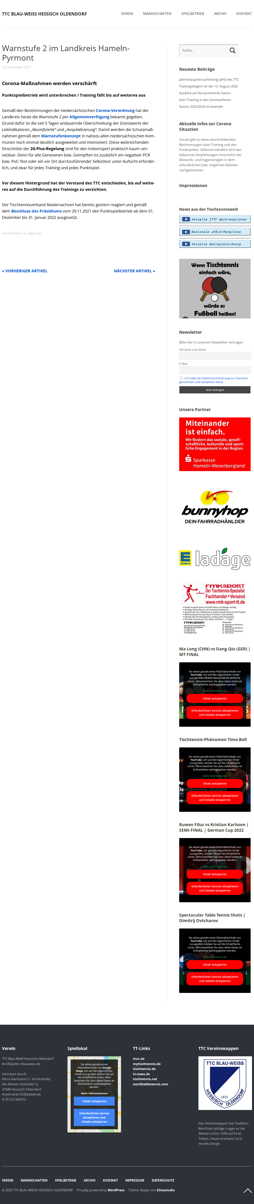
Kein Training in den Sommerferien (205, 100)
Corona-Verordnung (115, 110)
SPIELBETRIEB (192, 14)
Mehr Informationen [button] (215, 690)
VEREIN (127, 14)
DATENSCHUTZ (163, 1180)
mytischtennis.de (147, 1064)
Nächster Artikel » (134, 271)
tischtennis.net (145, 1079)
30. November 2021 (16, 67)
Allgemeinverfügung (89, 116)
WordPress (116, 1190)
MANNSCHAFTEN (157, 14)
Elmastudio (166, 1190)
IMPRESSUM (134, 1180)
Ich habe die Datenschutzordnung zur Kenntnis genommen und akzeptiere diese (213, 380)
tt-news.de (141, 1074)
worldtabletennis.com (150, 1084)
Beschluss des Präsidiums (36, 211)
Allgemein (35, 233)
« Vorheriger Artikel (24, 271)
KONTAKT (244, 14)
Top (248, 1190)
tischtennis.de (144, 1069)
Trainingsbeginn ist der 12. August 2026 (208, 86)
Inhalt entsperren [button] (215, 698)
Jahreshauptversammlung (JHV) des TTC (209, 79)
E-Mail (183, 364)
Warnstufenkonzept (61, 136)
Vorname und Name (192, 349)
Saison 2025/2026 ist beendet (201, 106)
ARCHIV (220, 14)
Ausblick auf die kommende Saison (205, 93)
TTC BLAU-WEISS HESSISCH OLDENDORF (44, 14)
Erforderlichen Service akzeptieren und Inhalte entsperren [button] (214, 713)
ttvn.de (138, 1059)
